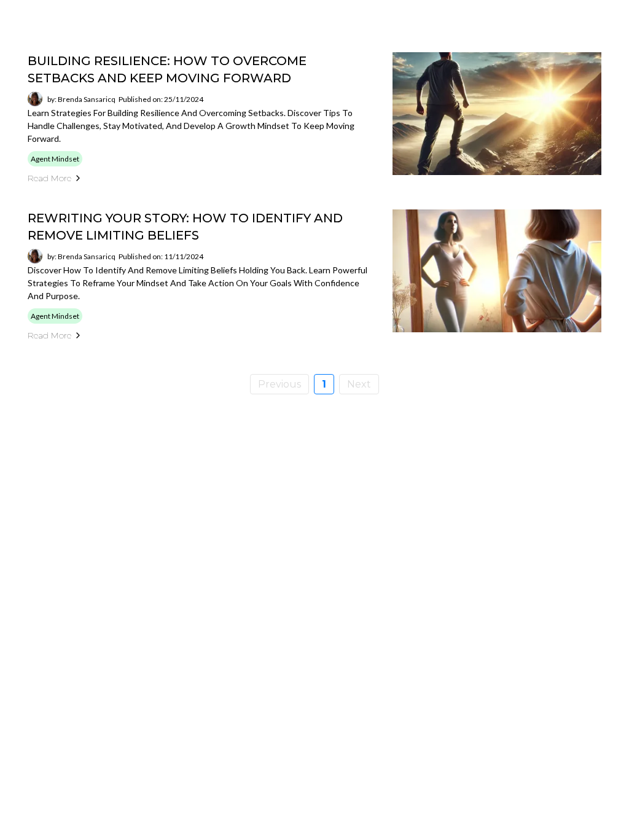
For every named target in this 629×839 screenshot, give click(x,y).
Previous (279, 384)
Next (359, 384)
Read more (49, 178)
